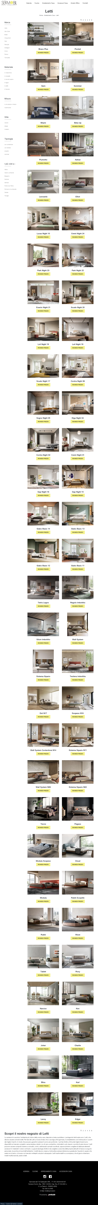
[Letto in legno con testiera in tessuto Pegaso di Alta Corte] (78, 809)
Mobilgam (7, 47)
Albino (6, 169)
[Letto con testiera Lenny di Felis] (43, 1104)
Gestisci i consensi (17, 1204)
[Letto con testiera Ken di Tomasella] (78, 993)
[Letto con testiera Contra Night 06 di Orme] (78, 366)
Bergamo (6, 176)
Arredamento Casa (48, 3)
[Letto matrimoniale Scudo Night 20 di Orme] (78, 292)
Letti (57, 15)
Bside (5, 34)
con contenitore (8, 144)
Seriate (6, 192)
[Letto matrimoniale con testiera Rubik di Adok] (43, 919)
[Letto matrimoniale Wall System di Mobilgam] (78, 624)
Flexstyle (6, 44)
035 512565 (49, 1188)
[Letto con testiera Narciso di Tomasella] (43, 993)
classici (6, 122)
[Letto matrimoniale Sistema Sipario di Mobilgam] (43, 661)
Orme (6, 51)
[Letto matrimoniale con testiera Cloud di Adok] (78, 846)
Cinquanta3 (7, 38)
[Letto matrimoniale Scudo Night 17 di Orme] (43, 366)
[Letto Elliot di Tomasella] (78, 181)
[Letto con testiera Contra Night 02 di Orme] (43, 440)
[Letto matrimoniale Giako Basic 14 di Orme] (43, 513)
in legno (6, 82)
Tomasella (7, 57)
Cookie (8, 1204)
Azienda (28, 3)
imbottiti (6, 151)
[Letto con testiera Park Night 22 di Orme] (43, 255)
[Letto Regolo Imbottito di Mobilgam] (78, 587)
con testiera (7, 147)
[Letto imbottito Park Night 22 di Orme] (78, 255)
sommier (6, 154)
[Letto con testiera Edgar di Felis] (78, 1104)
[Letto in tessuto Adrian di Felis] (78, 144)
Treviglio (6, 195)
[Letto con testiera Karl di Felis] (78, 1067)
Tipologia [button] (8, 139)
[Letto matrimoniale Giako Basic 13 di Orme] (78, 513)
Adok (5, 28)
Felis (5, 41)
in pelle (6, 86)
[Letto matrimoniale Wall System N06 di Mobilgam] (43, 772)
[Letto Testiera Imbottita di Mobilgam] (78, 661)
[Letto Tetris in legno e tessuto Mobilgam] (43, 587)
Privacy (2, 1204)
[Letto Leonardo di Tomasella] (43, 181)
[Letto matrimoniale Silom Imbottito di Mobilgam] (43, 624)
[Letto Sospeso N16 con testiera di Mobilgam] (78, 698)
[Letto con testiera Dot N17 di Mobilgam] (43, 698)
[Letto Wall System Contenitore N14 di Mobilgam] (43, 735)
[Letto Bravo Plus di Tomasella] (43, 34)
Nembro (6, 182)
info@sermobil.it (50, 1191)
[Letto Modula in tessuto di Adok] (43, 882)
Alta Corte (7, 31)
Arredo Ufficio (75, 3)
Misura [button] (7, 99)
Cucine (37, 3)
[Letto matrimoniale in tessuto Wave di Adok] (78, 919)
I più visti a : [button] (9, 164)
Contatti (85, 3)
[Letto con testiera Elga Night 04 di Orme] (78, 403)
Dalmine (6, 179)
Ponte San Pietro (9, 186)
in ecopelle (7, 76)
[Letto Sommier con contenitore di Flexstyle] (78, 71)
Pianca (6, 54)
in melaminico (8, 72)
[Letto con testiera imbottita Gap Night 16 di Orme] (43, 477)
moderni (6, 129)
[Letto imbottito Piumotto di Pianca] (43, 144)
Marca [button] (7, 22)
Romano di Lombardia (10, 189)
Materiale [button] (8, 67)
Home (41, 15)
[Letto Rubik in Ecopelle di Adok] (78, 882)
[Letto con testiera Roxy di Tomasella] (78, 956)
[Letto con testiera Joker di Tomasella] (43, 1030)
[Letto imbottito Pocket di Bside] (78, 34)
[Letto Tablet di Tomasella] (43, 956)
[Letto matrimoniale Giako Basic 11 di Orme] (78, 550)
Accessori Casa (63, 3)
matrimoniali (7, 107)
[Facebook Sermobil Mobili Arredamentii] (50, 1176)
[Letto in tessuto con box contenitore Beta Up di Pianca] (78, 108)
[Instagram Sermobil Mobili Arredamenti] (44, 1176)
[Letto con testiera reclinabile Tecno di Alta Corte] (43, 809)
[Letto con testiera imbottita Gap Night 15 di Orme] (78, 477)
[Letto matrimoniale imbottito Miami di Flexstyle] (43, 108)
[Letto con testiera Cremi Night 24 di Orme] (78, 218)
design (6, 126)
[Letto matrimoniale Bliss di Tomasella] (43, 1067)
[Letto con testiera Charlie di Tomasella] (78, 1030)
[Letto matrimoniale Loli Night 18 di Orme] (78, 329)
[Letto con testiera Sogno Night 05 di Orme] (43, 403)
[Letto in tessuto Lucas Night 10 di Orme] (43, 218)
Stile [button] (6, 117)
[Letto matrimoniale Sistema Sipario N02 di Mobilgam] (78, 772)
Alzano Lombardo (9, 172)
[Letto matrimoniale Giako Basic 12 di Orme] (43, 550)
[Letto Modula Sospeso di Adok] (43, 846)
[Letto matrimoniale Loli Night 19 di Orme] (43, 329)
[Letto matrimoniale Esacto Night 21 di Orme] (43, 292)
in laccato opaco (8, 79)
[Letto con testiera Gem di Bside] (43, 71)
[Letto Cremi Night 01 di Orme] (78, 440)
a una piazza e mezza (10, 104)
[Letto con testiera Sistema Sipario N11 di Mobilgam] (78, 735)
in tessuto (7, 89)
